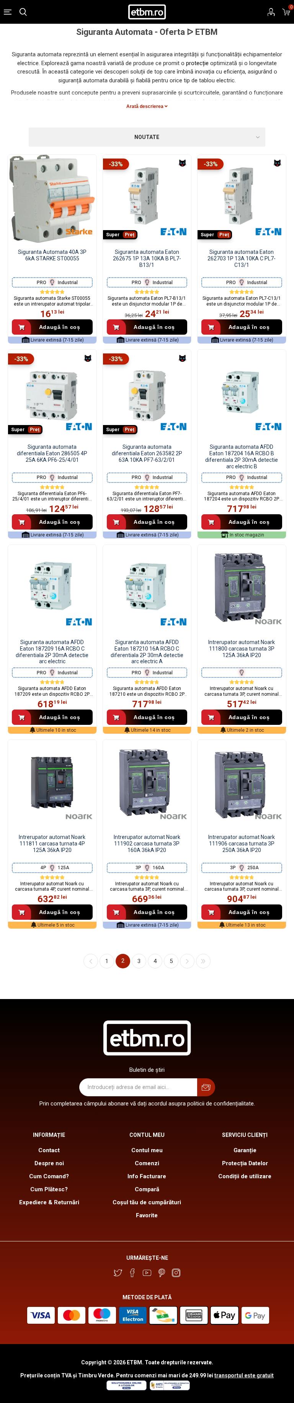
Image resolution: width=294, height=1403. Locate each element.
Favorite (147, 1215)
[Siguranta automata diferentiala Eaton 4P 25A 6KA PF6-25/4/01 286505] (52, 394)
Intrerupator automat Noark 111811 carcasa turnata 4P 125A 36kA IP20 (52, 843)
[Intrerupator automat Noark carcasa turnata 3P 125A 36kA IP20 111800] (242, 589)
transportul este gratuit (244, 1375)
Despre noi (49, 1163)
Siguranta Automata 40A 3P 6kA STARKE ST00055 (52, 255)
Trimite (206, 1087)
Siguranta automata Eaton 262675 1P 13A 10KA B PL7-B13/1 (147, 258)
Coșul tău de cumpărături (147, 1202)
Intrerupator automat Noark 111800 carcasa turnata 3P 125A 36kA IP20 (241, 648)
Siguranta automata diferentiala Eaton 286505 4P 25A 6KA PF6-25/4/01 (52, 453)
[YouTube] (147, 1273)
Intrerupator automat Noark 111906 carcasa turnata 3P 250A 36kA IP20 (241, 843)
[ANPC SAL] (169, 1388)
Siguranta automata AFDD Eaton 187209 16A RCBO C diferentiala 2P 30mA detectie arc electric (52, 651)
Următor (187, 961)
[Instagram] (176, 1273)
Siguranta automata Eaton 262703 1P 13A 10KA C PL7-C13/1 (241, 258)
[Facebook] (132, 1273)
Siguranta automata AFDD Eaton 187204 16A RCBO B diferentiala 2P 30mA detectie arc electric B (241, 456)
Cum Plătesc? (49, 1189)
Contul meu (147, 1150)
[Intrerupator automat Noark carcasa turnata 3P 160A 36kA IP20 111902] (147, 784)
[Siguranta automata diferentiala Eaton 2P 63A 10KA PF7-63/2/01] (147, 394)
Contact (49, 1150)
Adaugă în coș (59, 327)
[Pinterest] (161, 1273)
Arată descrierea (145, 106)
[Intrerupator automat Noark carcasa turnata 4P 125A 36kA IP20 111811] (52, 784)
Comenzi (147, 1163)
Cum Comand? (49, 1176)
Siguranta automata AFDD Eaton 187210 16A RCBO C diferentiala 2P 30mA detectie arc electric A (147, 651)
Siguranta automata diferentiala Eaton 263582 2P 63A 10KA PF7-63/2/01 (147, 453)
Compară (147, 1189)
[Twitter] (118, 1273)
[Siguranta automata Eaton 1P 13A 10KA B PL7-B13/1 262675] (147, 199)
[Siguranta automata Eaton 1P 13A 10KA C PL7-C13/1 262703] (242, 199)
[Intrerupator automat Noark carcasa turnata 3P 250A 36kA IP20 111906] (242, 784)
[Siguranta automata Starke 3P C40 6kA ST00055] (52, 199)
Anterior (90, 961)
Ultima (203, 961)
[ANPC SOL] (126, 1388)
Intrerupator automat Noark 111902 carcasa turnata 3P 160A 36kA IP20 (147, 843)
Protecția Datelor (245, 1163)
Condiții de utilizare (244, 1176)
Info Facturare (146, 1176)
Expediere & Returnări (49, 1202)
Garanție (245, 1150)
